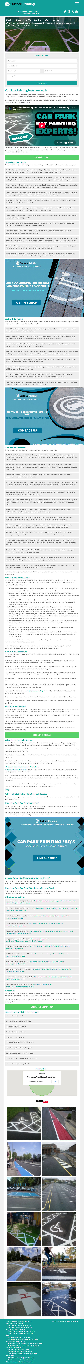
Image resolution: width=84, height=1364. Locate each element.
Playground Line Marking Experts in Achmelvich (23, 1345)
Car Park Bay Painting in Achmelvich (19, 1325)
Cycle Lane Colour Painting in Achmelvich (21, 1331)
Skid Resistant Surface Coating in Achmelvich (22, 1353)
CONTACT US (42, 157)
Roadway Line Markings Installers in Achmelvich (23, 1339)
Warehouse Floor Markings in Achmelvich (21, 1360)
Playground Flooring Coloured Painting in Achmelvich (25, 1343)
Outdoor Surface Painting (69, 1321)
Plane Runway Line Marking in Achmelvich (20, 1362)
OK (55, 1081)
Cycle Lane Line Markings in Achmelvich (21, 1333)
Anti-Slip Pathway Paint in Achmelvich (20, 1351)
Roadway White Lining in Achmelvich (20, 1337)
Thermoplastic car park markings (15, 769)
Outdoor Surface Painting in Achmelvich (19, 1321)
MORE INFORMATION (42, 1007)
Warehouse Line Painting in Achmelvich (20, 1358)
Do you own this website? (36, 1081)
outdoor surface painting (35, 691)
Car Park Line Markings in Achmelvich (20, 1327)
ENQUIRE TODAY (42, 735)
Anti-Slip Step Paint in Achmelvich (19, 1349)
